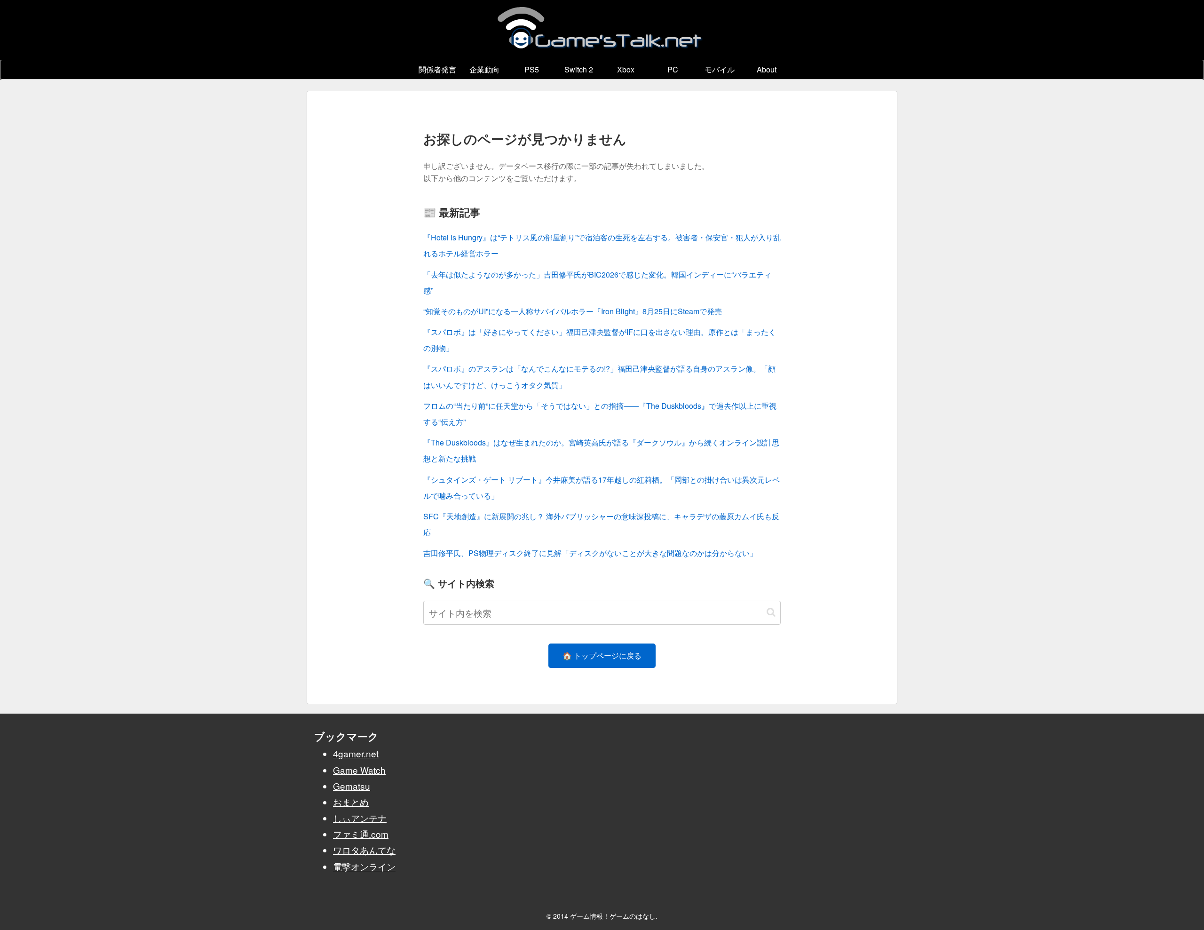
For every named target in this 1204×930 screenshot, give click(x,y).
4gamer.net (356, 753)
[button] (771, 612)
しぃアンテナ (360, 817)
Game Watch (359, 769)
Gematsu (351, 785)
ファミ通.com (360, 833)
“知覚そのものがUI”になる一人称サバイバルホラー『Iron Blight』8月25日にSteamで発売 (572, 311)
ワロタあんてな (364, 849)
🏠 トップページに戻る (602, 655)
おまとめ (351, 801)
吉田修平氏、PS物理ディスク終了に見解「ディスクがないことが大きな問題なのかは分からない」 (590, 553)
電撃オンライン (364, 866)
